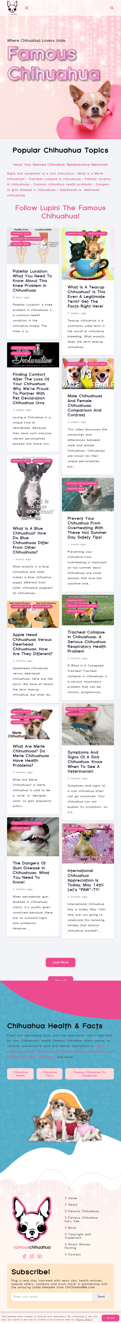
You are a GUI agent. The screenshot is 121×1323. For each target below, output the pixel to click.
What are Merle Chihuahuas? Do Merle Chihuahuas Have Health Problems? (31, 755)
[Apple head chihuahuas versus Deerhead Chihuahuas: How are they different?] (33, 614)
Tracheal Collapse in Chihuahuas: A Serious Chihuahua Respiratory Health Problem (87, 641)
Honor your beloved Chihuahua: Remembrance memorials (60, 164)
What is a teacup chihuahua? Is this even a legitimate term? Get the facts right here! (86, 296)
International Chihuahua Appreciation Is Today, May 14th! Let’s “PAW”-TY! (86, 880)
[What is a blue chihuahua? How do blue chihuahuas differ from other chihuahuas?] (33, 488)
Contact (74, 1254)
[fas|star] (24, 1256)
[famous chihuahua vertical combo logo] (12, 8)
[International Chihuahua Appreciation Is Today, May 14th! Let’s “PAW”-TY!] (88, 843)
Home (72, 1198)
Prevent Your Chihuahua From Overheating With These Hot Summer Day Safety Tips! (87, 528)
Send (101, 1296)
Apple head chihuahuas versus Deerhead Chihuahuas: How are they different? (33, 644)
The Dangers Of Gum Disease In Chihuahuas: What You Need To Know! (31, 872)
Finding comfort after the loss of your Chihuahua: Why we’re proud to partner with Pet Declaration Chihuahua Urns (31, 388)
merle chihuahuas (41, 1057)
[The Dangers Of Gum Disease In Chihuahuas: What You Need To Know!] (33, 836)
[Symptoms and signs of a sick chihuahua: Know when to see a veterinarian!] (88, 724)
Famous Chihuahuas (83, 1211)
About (72, 1204)
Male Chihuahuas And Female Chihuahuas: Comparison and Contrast (85, 405)
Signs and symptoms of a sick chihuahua (40, 173)
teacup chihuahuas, (90, 1051)
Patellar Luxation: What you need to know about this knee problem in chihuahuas (32, 280)
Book (72, 1227)
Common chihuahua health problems (62, 184)
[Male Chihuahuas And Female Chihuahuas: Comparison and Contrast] (88, 373)
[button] (66, 7)
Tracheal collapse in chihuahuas (55, 179)
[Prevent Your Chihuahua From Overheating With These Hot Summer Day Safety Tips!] (88, 494)
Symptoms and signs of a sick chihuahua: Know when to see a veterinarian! (85, 761)
